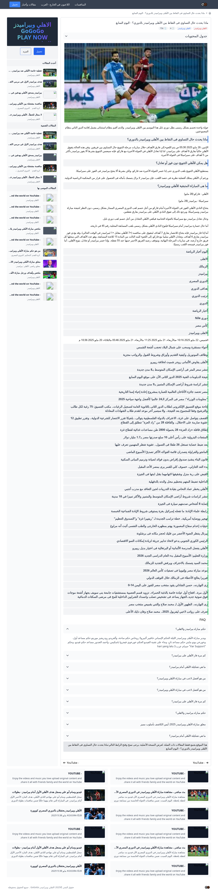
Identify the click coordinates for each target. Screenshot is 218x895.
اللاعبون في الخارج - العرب (55, 4)
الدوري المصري (23, 108)
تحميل (15, 4)
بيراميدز (19, 266)
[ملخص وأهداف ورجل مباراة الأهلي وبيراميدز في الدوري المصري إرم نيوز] (50, 275)
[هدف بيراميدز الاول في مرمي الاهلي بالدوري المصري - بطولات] (50, 83)
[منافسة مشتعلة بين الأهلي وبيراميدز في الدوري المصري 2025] (50, 105)
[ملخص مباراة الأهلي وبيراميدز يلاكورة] (50, 231)
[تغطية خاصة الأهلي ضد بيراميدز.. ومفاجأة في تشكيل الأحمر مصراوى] (50, 72)
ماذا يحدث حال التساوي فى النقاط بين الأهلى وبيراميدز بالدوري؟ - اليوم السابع (168, 13)
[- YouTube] (50, 197)
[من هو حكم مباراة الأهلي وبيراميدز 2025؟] (50, 253)
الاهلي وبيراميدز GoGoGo (42, 887)
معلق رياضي (35, 266)
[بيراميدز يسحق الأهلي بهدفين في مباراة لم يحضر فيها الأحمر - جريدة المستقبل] (50, 94)
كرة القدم (36, 108)
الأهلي (26, 266)
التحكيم (28, 255)
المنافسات (80, 4)
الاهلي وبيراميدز (33, 75)
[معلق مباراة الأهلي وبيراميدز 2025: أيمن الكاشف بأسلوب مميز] (50, 264)
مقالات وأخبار (29, 4)
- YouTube (199, 762)
